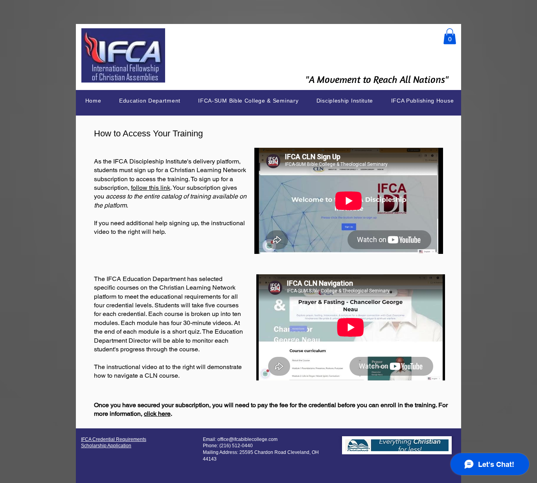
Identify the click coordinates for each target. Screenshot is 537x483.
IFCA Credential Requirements (113, 439)
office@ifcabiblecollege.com (247, 439)
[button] (449, 36)
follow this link (150, 187)
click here (157, 413)
